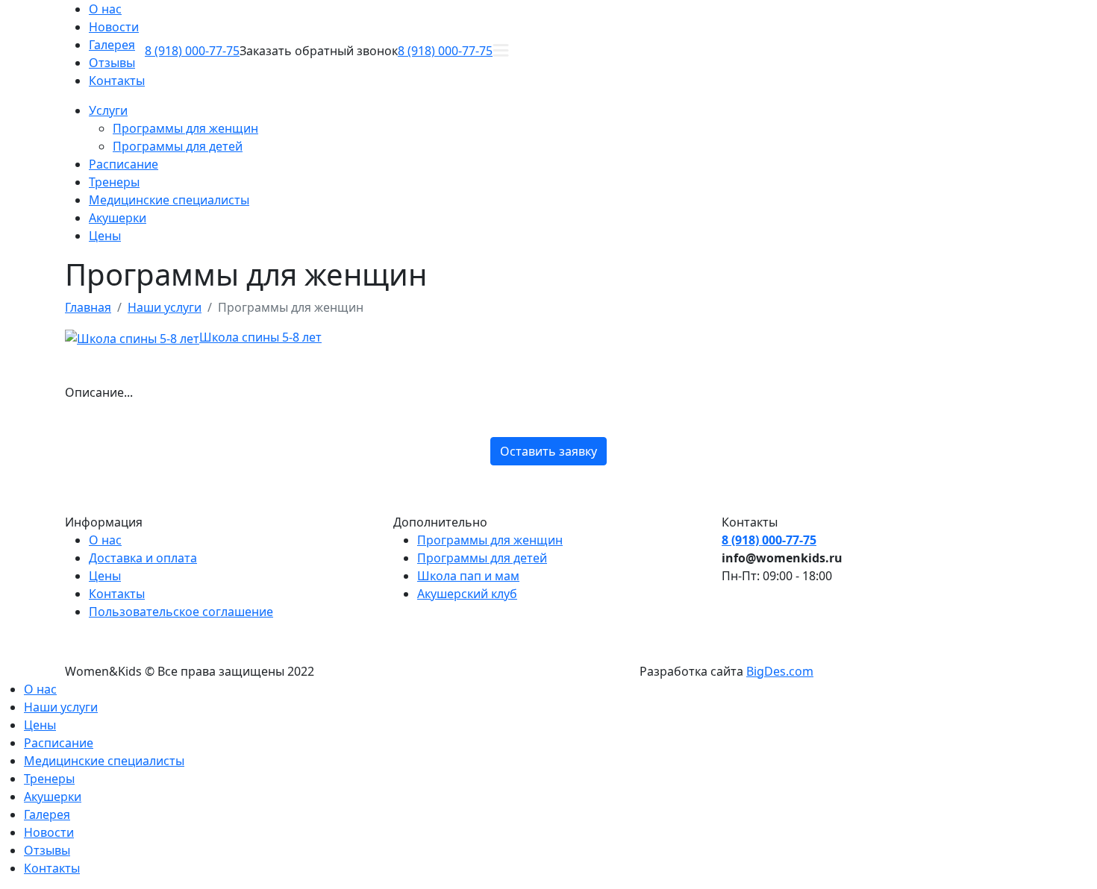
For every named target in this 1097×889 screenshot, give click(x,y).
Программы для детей (178, 146)
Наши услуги (61, 707)
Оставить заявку (548, 451)
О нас (105, 9)
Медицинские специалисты (169, 200)
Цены (105, 235)
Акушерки (117, 218)
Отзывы (112, 62)
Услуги (108, 110)
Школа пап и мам (468, 576)
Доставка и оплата (143, 558)
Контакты (117, 80)
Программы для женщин (185, 128)
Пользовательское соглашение (181, 611)
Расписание (123, 164)
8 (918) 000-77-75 (192, 51)
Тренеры (114, 182)
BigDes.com (779, 671)
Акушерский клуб (467, 593)
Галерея (112, 45)
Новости (114, 27)
